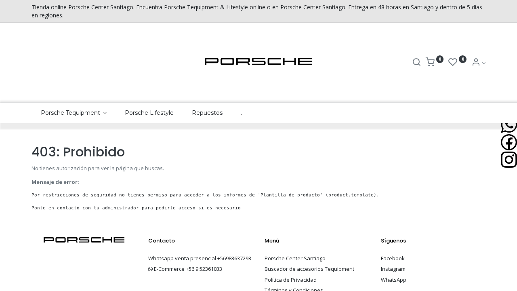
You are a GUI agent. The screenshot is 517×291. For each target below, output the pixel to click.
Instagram (393, 268)
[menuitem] (149, 113)
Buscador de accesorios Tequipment (309, 268)
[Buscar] (416, 63)
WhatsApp (393, 279)
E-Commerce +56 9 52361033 (188, 268)
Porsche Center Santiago (295, 258)
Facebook (393, 258)
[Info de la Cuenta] (478, 63)
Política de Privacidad (291, 279)
